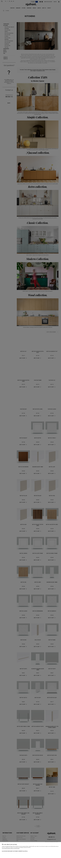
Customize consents (18, 851)
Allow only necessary (7, 851)
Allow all (25, 851)
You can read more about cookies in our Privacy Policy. (11, 848)
